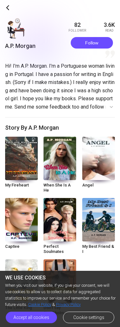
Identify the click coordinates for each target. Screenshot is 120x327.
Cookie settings (88, 317)
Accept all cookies (31, 317)
